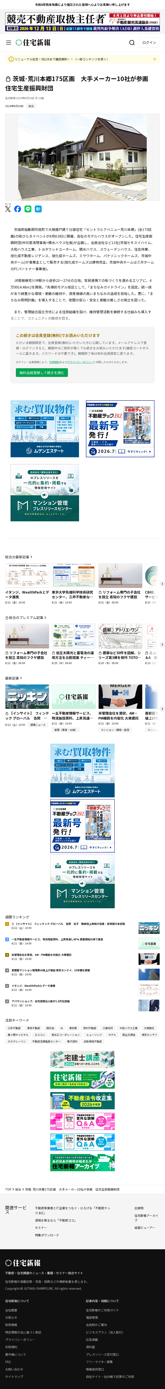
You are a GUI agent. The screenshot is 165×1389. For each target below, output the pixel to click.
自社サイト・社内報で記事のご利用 (110, 1376)
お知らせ (11, 1317)
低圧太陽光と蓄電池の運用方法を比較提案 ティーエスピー (73, 657)
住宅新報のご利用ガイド (102, 1310)
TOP (8, 1189)
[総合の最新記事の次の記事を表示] (162, 583)
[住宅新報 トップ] (33, 42)
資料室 (90, 1347)
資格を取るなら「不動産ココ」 (56, 1220)
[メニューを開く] (8, 42)
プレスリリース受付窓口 (102, 1354)
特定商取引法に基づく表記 (23, 1332)
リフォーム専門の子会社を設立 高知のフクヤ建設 (119, 594)
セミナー (41, 1227)
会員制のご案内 (96, 1325)
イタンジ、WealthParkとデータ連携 (27, 594)
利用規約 (54, 362)
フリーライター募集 (99, 1362)
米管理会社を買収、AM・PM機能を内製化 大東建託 (118, 715)
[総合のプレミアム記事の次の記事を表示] (162, 644)
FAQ (8, 1362)
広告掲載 (92, 1339)
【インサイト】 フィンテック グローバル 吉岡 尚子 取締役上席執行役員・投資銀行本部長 (27, 720)
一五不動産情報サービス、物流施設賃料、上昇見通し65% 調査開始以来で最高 (72, 718)
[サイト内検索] (132, 42)
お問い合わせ (14, 1369)
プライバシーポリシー (80, 362)
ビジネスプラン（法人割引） (105, 1332)
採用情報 (11, 1325)
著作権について (15, 1354)
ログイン (149, 42)
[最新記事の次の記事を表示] (162, 708)
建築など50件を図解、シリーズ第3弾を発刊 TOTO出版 (119, 657)
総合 (18, 1189)
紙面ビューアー (144, 1227)
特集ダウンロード (47, 1235)
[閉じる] (154, 59)
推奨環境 (92, 1317)
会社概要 (11, 1310)
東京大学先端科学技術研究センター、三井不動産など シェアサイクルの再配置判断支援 (72, 599)
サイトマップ (14, 1376)
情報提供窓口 (95, 1369)
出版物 (139, 1208)
